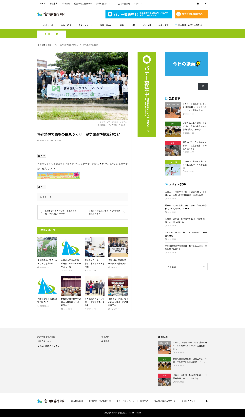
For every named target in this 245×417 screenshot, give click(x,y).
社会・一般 (48, 25)
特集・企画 (163, 25)
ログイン (138, 3)
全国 (133, 25)
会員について (49, 168)
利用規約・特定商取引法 (100, 401)
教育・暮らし (106, 25)
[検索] (203, 86)
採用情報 (66, 3)
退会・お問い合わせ (125, 401)
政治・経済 (66, 25)
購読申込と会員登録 (83, 3)
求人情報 (147, 25)
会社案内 (54, 3)
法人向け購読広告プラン (48, 346)
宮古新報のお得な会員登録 (190, 25)
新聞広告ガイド (103, 3)
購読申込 (144, 401)
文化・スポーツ (85, 25)
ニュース (41, 3)
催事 (122, 25)
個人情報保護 (77, 401)
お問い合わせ (124, 3)
